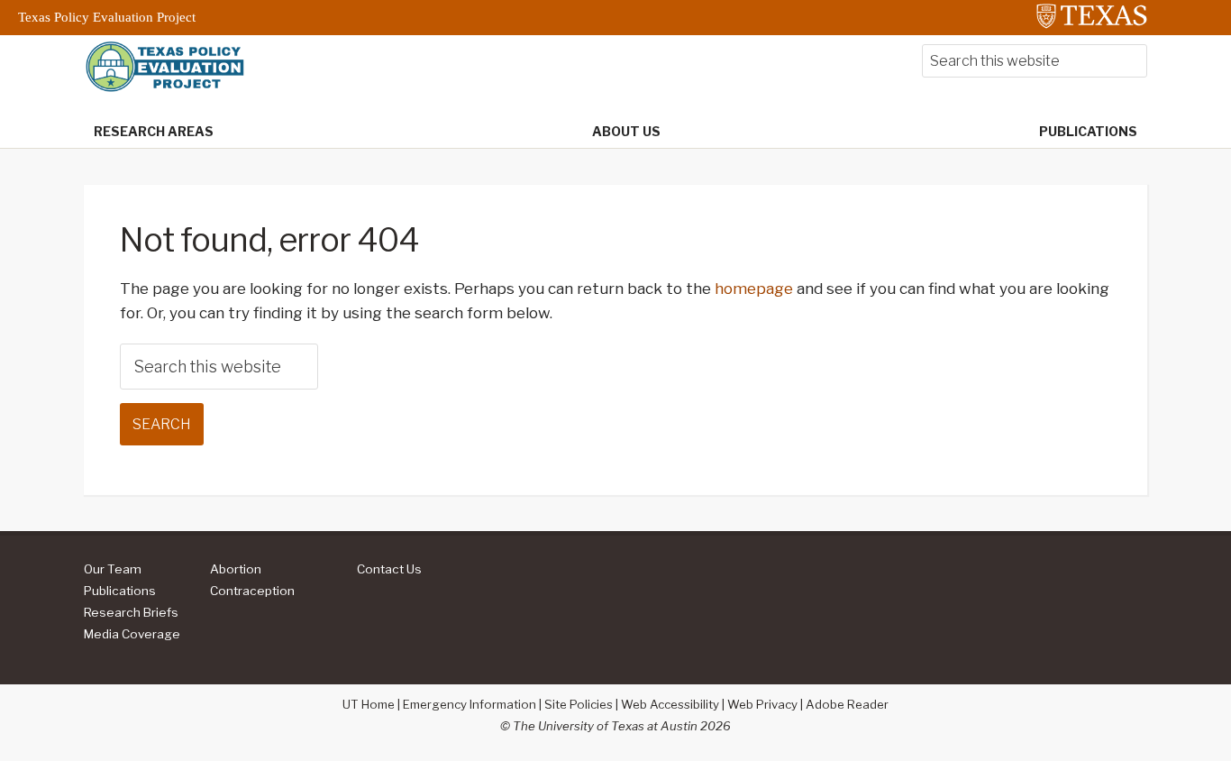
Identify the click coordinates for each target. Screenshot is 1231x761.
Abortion (235, 569)
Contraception (252, 590)
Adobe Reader (847, 704)
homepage (754, 289)
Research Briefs (131, 612)
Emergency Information (469, 704)
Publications (120, 590)
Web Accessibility (670, 704)
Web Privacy (762, 704)
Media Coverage (132, 634)
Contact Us (389, 569)
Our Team (112, 569)
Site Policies (578, 704)
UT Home (368, 704)
